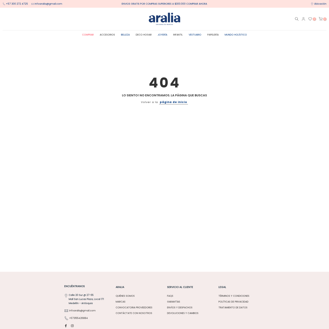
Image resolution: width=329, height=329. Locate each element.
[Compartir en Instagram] (72, 326)
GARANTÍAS (173, 301)
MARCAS (120, 301)
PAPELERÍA (213, 34)
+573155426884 (78, 318)
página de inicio (173, 102)
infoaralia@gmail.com (48, 3)
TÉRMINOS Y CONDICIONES (233, 296)
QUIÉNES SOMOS (125, 296)
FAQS (170, 296)
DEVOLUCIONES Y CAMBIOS (182, 313)
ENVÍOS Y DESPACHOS (179, 307)
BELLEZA (125, 34)
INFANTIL (178, 34)
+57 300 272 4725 (17, 3)
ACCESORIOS (107, 34)
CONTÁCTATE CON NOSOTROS (134, 313)
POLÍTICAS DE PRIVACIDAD (233, 301)
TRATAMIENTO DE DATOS (232, 307)
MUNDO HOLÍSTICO (236, 34)
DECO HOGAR (144, 34)
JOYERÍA (162, 34)
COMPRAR (88, 34)
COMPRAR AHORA (196, 3)
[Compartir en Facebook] (65, 326)
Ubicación (320, 3)
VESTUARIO (195, 34)
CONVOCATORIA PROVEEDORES (134, 307)
